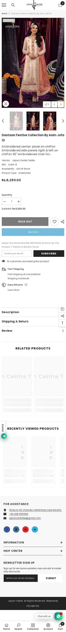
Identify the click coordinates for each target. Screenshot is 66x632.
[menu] (4, 5)
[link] (17, 404)
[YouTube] (25, 529)
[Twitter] (35, 529)
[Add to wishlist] (54, 221)
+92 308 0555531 (18, 513)
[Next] (61, 104)
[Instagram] (16, 529)
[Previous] (54, 104)
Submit (51, 578)
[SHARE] (61, 222)
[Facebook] (7, 529)
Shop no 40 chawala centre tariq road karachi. (35, 509)
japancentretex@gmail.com (25, 518)
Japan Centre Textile (23, 160)
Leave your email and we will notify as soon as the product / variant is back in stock (30, 244)
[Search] (13, 5)
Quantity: (7, 194)
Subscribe (48, 253)
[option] (33, 63)
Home (4, 13)
